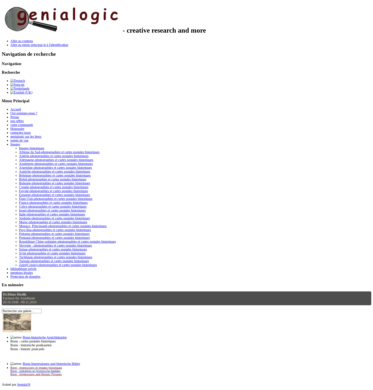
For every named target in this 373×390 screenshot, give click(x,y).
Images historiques (31, 148)
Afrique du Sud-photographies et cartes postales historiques (59, 152)
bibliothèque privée (23, 269)
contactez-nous (20, 132)
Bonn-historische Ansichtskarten (45, 337)
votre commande (21, 125)
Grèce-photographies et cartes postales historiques (53, 206)
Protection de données (25, 276)
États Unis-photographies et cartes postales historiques (55, 199)
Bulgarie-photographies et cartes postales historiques (54, 183)
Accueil (15, 109)
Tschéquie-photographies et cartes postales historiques (55, 257)
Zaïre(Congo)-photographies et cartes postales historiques (58, 265)
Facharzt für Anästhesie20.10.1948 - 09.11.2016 (19, 298)
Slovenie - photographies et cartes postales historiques (55, 245)
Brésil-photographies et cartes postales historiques (52, 179)
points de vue (19, 140)
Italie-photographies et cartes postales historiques (52, 214)
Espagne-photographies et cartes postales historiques (54, 195)
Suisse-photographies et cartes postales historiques (53, 249)
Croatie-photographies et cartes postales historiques (53, 187)
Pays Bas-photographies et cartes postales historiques (55, 230)
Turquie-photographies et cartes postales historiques (54, 261)
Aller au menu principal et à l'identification (39, 45)
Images (15, 144)
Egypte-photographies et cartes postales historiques (53, 191)
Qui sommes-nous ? (23, 113)
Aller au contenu (21, 41)
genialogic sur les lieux (25, 136)
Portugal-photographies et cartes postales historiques (54, 238)
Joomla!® (23, 384)
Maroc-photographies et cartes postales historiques (53, 222)
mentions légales (21, 273)
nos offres (17, 121)
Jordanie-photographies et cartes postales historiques (54, 218)
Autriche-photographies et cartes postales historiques (54, 171)
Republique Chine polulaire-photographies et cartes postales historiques (67, 241)
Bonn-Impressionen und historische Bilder (51, 364)
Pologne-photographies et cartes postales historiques (54, 234)
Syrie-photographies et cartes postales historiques (52, 253)
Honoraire (17, 129)
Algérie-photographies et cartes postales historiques (54, 156)
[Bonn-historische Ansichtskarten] (17, 331)
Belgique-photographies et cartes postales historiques (55, 175)
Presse (14, 117)
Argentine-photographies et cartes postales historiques (55, 167)
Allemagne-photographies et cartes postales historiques (56, 160)
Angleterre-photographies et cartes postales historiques (56, 164)
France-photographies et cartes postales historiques (53, 203)
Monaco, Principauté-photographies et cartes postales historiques (63, 226)
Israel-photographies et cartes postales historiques (52, 210)
